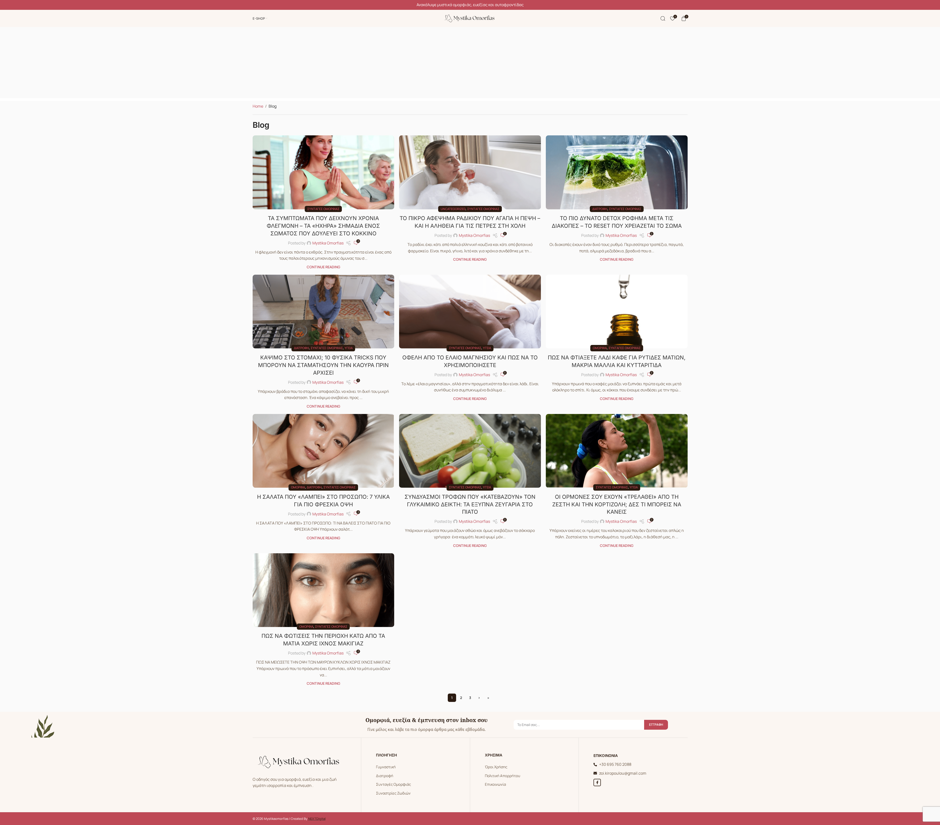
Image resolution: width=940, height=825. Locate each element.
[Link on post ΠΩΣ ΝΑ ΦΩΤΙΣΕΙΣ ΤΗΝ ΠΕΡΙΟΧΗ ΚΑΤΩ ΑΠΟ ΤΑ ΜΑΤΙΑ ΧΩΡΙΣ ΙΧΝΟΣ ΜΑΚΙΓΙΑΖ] (323, 590)
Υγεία (349, 348)
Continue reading (323, 267)
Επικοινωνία (495, 784)
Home (258, 106)
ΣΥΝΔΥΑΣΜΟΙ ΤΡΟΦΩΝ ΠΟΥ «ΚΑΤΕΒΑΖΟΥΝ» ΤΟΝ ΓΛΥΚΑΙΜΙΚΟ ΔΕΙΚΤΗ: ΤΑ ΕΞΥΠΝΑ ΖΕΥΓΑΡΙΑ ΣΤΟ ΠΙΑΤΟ (470, 504)
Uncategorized (453, 209)
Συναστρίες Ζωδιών (393, 793)
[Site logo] (470, 18)
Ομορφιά (600, 348)
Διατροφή (599, 209)
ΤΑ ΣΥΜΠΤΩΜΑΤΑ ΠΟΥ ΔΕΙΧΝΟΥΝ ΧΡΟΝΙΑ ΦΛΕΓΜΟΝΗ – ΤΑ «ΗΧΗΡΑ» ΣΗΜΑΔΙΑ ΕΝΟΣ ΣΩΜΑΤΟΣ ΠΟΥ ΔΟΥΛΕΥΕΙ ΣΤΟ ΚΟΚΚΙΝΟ (323, 226)
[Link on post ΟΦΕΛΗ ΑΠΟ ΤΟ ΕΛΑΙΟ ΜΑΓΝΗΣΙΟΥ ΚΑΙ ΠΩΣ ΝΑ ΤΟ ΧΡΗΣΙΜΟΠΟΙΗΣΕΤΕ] (470, 311)
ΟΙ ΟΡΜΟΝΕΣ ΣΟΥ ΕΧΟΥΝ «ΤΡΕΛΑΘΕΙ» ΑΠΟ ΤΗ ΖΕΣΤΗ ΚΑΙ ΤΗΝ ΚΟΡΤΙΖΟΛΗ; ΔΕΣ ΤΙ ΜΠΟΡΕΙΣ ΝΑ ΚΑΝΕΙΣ (616, 504)
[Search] (663, 18)
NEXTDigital (317, 818)
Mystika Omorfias (328, 243)
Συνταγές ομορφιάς (323, 209)
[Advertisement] (470, 63)
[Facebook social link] (597, 782)
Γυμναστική (386, 766)
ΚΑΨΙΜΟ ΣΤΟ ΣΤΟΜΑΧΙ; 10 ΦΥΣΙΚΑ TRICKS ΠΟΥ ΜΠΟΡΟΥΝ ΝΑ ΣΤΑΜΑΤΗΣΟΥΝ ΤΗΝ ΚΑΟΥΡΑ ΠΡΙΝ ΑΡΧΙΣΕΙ (323, 365)
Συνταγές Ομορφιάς (393, 784)
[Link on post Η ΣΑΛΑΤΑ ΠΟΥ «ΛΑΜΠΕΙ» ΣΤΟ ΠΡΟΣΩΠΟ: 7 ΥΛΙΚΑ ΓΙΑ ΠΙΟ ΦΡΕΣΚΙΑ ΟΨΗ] (323, 451)
